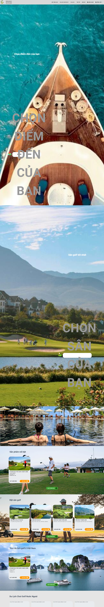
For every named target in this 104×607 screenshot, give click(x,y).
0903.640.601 (9, 1)
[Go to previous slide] (5, 426)
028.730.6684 (9, 2)
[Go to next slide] (98, 426)
